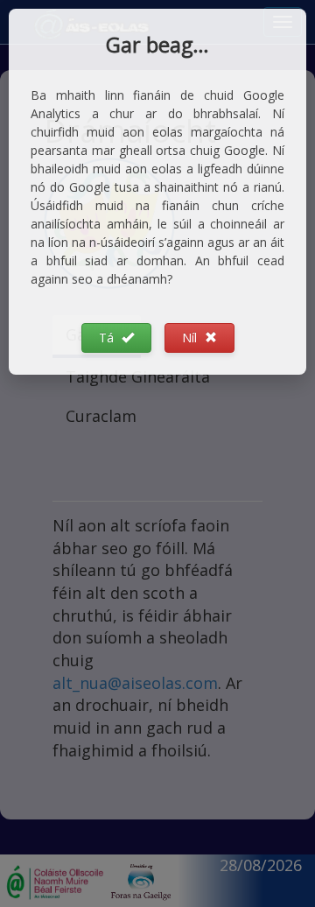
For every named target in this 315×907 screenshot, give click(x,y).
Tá (108, 337)
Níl (191, 337)
